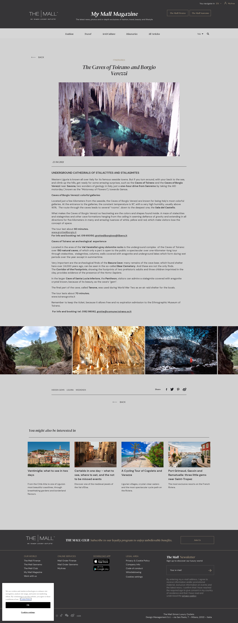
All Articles (154, 34)
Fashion (69, 34)
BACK (41, 57)
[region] (28, 602)
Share (157, 389)
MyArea (62, 568)
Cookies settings (134, 576)
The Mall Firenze (32, 560)
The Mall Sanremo (33, 564)
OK (28, 605)
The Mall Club (31, 568)
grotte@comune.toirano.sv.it (114, 311)
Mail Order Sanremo (68, 564)
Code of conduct (134, 568)
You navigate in (207, 3)
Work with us (30, 576)
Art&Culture (108, 34)
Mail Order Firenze (67, 560)
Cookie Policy (25, 599)
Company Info (133, 564)
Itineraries (131, 34)
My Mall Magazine (33, 572)
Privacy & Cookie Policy (138, 560)
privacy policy (189, 595)
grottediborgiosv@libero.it (111, 235)
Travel (87, 34)
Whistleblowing (133, 572)
